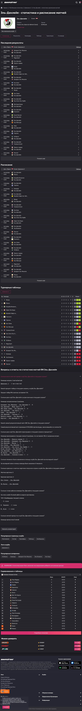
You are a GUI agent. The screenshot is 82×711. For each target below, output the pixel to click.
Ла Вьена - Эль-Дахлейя (9, 453)
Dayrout (8, 364)
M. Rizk (3, 509)
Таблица (38, 36)
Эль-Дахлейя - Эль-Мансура (11, 451)
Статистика (5, 36)
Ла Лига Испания (5, 681)
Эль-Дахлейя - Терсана (9, 414)
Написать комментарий (9, 529)
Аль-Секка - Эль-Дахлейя (10, 445)
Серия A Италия (5, 677)
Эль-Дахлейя (9, 347)
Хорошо (6, 707)
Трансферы (22, 539)
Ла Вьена (8, 340)
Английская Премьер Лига (8, 679)
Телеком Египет (10, 330)
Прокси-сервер (10, 360)
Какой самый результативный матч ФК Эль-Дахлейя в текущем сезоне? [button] (25, 423)
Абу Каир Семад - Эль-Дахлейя (12, 408)
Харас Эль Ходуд (10, 310)
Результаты (16, 36)
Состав (14, 539)
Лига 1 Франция (5, 685)
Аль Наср (8, 337)
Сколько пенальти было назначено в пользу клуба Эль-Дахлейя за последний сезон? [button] (29, 459)
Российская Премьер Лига (8, 687)
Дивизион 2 (21, 47)
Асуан (40, 427)
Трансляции (49, 36)
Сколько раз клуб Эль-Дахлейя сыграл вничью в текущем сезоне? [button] (23, 397)
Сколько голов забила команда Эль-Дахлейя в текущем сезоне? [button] (22, 491)
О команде (61, 36)
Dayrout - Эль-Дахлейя (9, 418)
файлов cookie (6, 703)
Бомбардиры (40, 539)
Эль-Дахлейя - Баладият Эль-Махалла (14, 441)
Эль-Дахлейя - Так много (10, 410)
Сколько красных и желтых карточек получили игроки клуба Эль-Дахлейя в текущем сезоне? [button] (33, 468)
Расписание (5, 539)
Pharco (8, 303)
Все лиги (3, 689)
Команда (12, 556)
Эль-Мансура (9, 327)
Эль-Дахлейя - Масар (8, 443)
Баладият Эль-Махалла (25, 556)
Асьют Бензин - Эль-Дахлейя (11, 449)
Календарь (28, 36)
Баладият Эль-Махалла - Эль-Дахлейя (14, 405)
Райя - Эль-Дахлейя (8, 412)
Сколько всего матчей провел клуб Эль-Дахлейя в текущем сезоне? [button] (24, 376)
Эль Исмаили (9, 357)
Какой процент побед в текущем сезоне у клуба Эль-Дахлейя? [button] (22, 388)
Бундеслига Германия (7, 683)
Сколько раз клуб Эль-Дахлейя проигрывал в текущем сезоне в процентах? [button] (26, 432)
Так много (8, 317)
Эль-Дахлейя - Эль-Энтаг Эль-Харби (14, 447)
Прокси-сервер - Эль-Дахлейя (11, 416)
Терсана (8, 320)
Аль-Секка (9, 323)
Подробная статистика (41, 633)
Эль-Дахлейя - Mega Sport (10, 406)
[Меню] (1, 2)
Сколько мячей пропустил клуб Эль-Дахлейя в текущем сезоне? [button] (22, 516)
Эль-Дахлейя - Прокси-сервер (11, 439)
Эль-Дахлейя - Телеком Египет (12, 454)
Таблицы (31, 539)
